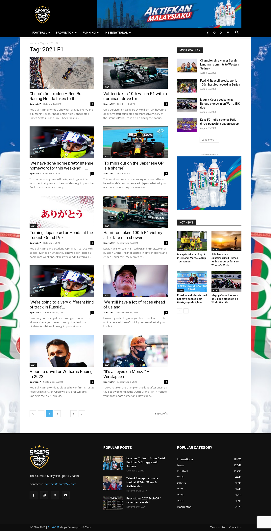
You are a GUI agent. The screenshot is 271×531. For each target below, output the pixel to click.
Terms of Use (217, 527)
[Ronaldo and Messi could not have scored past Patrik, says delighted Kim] (192, 281)
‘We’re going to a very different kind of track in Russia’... (62, 304)
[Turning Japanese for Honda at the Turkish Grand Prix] (62, 212)
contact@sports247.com (60, 484)
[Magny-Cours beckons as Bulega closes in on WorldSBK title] (187, 105)
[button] (236, 33)
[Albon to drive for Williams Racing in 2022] (62, 351)
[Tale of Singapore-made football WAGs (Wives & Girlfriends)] (112, 483)
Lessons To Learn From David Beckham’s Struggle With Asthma (145, 462)
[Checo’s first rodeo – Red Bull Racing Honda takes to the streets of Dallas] (62, 73)
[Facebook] (208, 32)
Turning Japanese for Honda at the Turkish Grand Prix (61, 235)
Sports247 (35, 103)
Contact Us (235, 527)
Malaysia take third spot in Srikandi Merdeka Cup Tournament (191, 258)
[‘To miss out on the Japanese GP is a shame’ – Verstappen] (135, 142)
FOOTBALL (39, 32)
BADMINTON (65, 32)
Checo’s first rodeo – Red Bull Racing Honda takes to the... (57, 96)
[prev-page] (33, 413)
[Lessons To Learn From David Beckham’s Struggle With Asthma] (113, 463)
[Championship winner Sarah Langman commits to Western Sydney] (187, 65)
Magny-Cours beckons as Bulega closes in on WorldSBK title (220, 103)
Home (33, 43)
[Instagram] (214, 32)
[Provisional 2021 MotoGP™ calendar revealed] (113, 503)
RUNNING (89, 32)
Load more (208, 139)
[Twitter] (221, 32)
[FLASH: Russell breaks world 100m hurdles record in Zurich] (187, 86)
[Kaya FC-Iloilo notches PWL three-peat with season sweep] (187, 125)
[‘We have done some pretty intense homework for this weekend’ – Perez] (62, 142)
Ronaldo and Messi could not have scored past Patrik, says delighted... (192, 299)
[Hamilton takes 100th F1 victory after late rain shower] (135, 212)
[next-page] (82, 413)
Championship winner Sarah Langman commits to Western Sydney (219, 64)
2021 (33, 87)
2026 (180, 249)
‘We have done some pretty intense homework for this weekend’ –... (61, 166)
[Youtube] (228, 32)
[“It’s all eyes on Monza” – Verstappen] (135, 351)
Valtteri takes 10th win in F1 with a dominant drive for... (135, 96)
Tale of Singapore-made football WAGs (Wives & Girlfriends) (142, 482)
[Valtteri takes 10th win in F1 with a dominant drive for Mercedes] (135, 73)
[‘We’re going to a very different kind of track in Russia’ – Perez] (62, 281)
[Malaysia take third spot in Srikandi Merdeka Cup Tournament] (192, 241)
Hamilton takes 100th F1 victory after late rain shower (132, 235)
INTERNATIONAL (116, 32)
